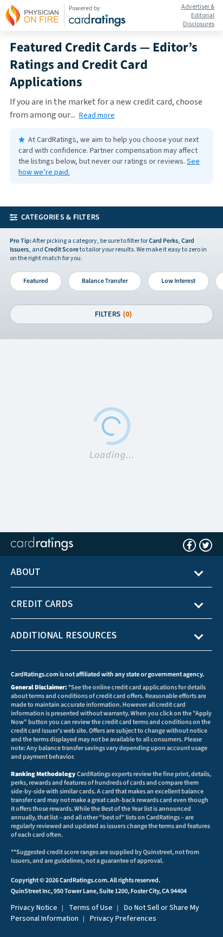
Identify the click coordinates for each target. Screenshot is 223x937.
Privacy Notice (34, 907)
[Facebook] (189, 545)
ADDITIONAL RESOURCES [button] (64, 635)
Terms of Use (91, 907)
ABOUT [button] (26, 572)
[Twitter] (205, 545)
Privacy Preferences (123, 918)
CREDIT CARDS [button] (42, 604)
